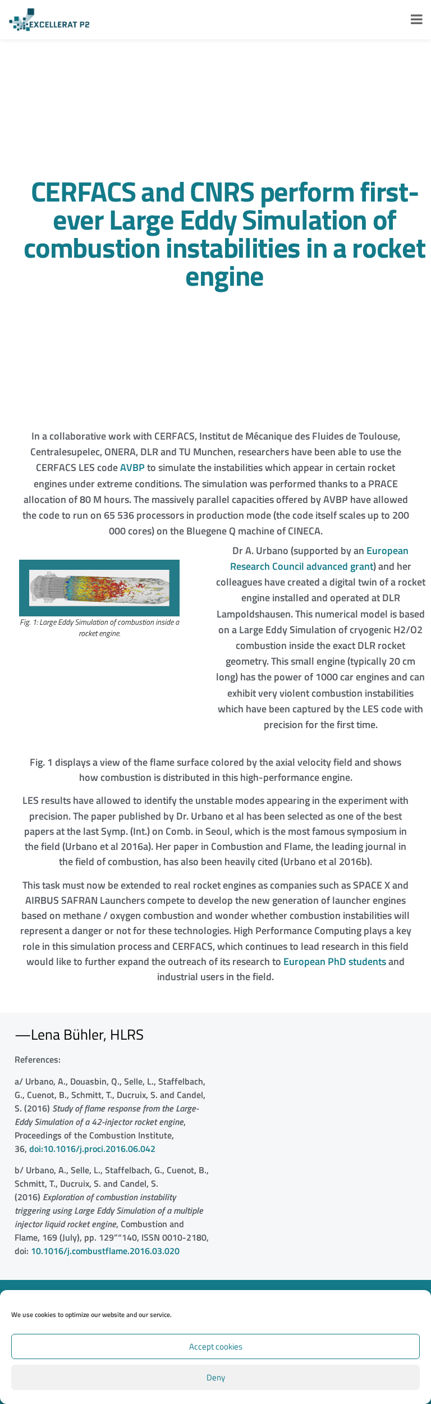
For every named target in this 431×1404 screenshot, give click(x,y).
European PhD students (334, 961)
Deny (216, 1377)
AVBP (132, 467)
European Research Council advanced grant (319, 558)
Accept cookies (215, 1346)
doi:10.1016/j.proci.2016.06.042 (92, 1148)
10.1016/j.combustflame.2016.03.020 (105, 1250)
